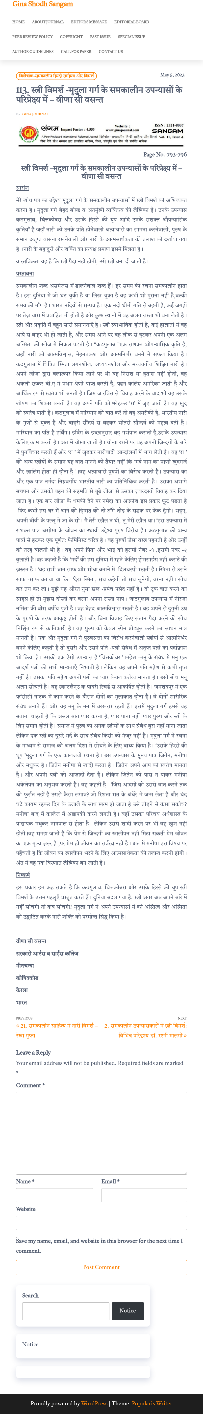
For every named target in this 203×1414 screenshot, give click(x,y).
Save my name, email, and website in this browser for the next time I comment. (99, 1246)
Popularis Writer (152, 1404)
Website (26, 1209)
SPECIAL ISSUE (131, 37)
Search (30, 1296)
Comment (30, 1085)
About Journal (48, 22)
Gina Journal (35, 114)
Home (18, 22)
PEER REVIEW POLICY (32, 37)
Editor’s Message (89, 22)
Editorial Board (131, 22)
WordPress (94, 1404)
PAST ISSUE (100, 37)
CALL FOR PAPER (76, 52)
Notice (128, 1311)
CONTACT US (111, 52)
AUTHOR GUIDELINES (32, 52)
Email (111, 1182)
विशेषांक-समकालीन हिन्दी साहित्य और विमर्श (56, 76)
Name (25, 1182)
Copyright (71, 37)
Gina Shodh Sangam (42, 4)
